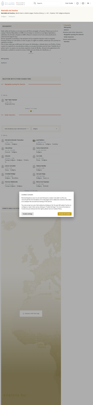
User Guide (69, 3)
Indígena (3, 16)
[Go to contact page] (83, 3)
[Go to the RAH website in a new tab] (8, 3)
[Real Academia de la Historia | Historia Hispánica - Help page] (77, 3)
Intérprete (12, 16)
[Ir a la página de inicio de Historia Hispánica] (20, 3)
